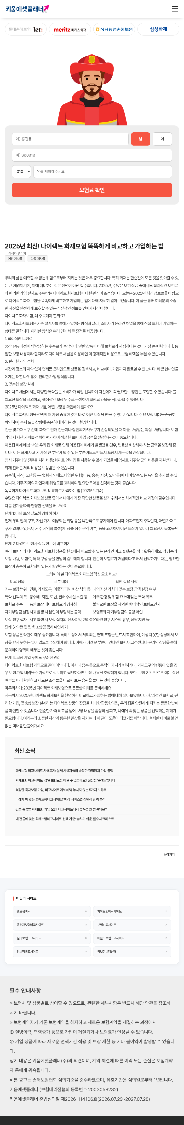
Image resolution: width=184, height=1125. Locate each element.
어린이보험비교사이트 (110, 938)
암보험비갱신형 (106, 952)
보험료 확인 (92, 190)
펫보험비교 (23, 911)
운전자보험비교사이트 (30, 925)
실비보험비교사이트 (29, 938)
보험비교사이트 (106, 925)
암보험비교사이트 (27, 952)
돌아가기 (169, 854)
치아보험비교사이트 (109, 911)
